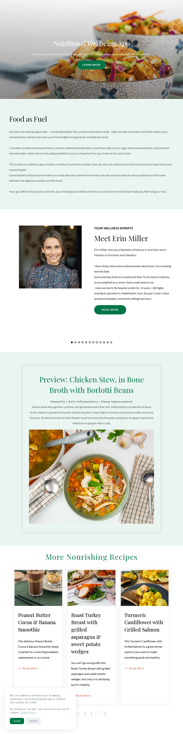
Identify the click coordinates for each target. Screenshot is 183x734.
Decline (33, 721)
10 (104, 342)
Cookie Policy (27, 712)
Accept (17, 721)
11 (107, 342)
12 (111, 342)
